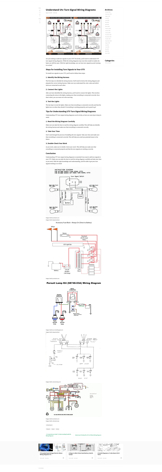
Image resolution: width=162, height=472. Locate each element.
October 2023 (107, 38)
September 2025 (108, 14)
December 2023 (108, 34)
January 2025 (107, 30)
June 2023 (107, 47)
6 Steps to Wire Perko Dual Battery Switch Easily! (81, 453)
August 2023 (107, 43)
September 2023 (108, 40)
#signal (53, 429)
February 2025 (108, 28)
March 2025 (107, 26)
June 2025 (107, 20)
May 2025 (107, 22)
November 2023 (108, 36)
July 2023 (107, 45)
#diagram (48, 429)
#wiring (57, 429)
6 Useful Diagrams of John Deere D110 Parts (109, 453)
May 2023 (107, 49)
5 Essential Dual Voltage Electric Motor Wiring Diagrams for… (51, 453)
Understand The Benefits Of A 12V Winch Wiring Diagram (88, 435)
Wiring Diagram (49, 425)
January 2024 (107, 32)
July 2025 (107, 18)
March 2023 (107, 53)
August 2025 (107, 16)
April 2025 (107, 24)
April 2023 (107, 51)
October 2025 (107, 12)
